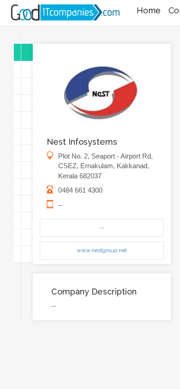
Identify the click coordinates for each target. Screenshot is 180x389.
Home (149, 10)
